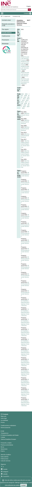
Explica (3, 451)
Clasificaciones (6, 36)
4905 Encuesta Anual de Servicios (25, 122)
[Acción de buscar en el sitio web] (29, 9)
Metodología (5, 43)
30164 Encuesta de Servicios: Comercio (25, 58)
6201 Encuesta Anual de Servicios (25, 135)
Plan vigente (5, 29)
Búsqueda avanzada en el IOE (8, 24)
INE (1, 16)
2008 (25, 95)
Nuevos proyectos (5, 427)
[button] (27, 13)
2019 (25, 103)
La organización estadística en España (11, 16)
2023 (24, 106)
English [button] (29, 6)
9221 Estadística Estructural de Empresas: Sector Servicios (25, 164)
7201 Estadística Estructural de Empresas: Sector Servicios (25, 144)
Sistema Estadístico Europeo (8, 439)
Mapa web (3, 416)
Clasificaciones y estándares (8, 425)
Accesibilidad (4, 420)
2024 (28, 106)
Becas (2, 447)
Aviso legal (4, 418)
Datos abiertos (4, 456)
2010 (25, 97)
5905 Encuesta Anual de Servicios (25, 129)
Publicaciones (4, 458)
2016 (22, 102)
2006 (26, 94)
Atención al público (6, 454)
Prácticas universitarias (7, 445)
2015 (27, 100)
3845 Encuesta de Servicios (25, 115)
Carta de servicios (5, 460)
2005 (22, 94)
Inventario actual (6, 20)
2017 (26, 102)
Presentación (5, 39)
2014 (23, 100)
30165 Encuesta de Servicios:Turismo (25, 63)
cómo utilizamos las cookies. (12, 485)
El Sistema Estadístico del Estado (10, 435)
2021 (25, 105)
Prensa (3, 422)
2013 (28, 98)
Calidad (3, 437)
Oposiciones (4, 449)
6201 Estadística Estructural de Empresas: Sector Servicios (25, 302)
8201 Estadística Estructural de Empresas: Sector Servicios (25, 154)
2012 (24, 98)
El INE (2, 431)
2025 (23, 108)
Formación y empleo (6, 442)
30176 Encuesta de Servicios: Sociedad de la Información (25, 82)
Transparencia (4, 433)
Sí (21, 87)
